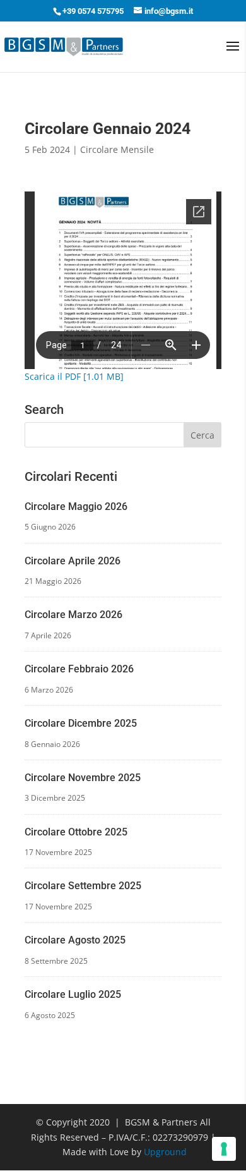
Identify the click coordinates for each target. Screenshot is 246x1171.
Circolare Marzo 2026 (73, 615)
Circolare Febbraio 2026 (79, 669)
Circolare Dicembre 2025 (81, 723)
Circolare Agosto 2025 (75, 940)
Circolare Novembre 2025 (83, 778)
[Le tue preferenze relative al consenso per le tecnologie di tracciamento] (224, 1149)
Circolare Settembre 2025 (83, 886)
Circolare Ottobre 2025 (76, 832)
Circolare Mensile (117, 149)
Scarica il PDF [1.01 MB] (74, 376)
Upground (165, 1152)
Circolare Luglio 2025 (73, 994)
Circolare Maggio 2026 (76, 507)
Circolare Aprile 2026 (72, 561)
